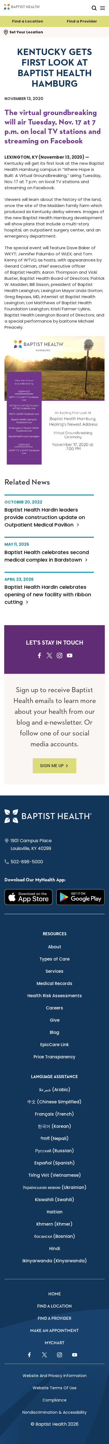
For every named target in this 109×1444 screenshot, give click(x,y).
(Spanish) (54, 1163)
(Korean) (54, 1126)
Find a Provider (82, 21)
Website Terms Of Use (55, 1388)
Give (55, 1020)
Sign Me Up (52, 766)
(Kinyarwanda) (54, 1261)
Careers (54, 1008)
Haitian (55, 1212)
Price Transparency (54, 1057)
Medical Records (54, 983)
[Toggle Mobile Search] (94, 8)
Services (54, 971)
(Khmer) (54, 1224)
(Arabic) (54, 1090)
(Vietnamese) (54, 1175)
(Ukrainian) (55, 1187)
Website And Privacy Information (55, 1375)
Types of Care (54, 959)
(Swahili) (54, 1200)
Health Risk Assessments (54, 996)
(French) (54, 1114)
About (54, 947)
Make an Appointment (54, 1331)
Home (54, 1294)
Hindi (54, 1248)
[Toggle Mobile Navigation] (102, 8)
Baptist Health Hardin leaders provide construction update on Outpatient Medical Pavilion (44, 517)
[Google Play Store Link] (80, 897)
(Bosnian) (54, 1236)
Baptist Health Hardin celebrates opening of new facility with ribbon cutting (47, 594)
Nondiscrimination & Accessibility (54, 1412)
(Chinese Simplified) (54, 1102)
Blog (54, 1032)
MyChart (55, 1343)
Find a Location (27, 21)
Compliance (54, 1400)
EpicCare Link (54, 1045)
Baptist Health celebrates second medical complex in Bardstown (46, 556)
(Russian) (54, 1151)
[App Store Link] (28, 897)
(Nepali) (55, 1138)
